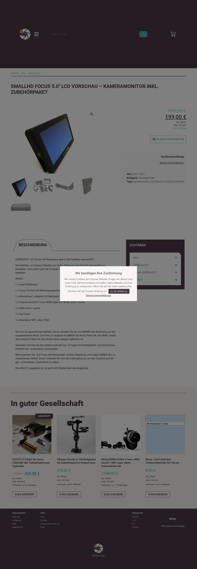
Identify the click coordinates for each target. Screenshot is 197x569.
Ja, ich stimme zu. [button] (119, 291)
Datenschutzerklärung (98, 295)
